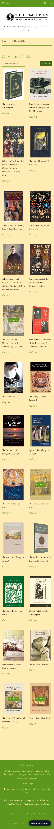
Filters (46, 63)
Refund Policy (10, 814)
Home (4, 41)
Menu (8, 3)
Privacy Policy (32, 814)
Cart (49, 3)
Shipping (21, 814)
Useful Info (43, 814)
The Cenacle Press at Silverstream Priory (27, 824)
